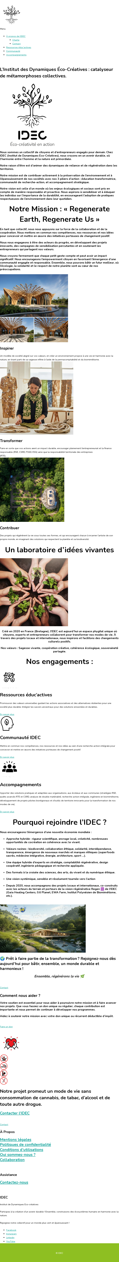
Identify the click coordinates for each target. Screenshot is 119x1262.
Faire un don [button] (6, 1026)
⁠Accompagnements (16, 54)
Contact (16, 43)
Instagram (11, 1233)
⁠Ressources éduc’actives (18, 47)
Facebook (11, 1230)
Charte (15, 39)
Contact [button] (4, 987)
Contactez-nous (14, 1182)
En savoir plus (7, 714)
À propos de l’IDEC (16, 36)
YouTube (10, 1241)
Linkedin (10, 1237)
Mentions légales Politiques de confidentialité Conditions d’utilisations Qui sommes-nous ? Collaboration (25, 1149)
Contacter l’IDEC (15, 1113)
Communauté (13, 51)
